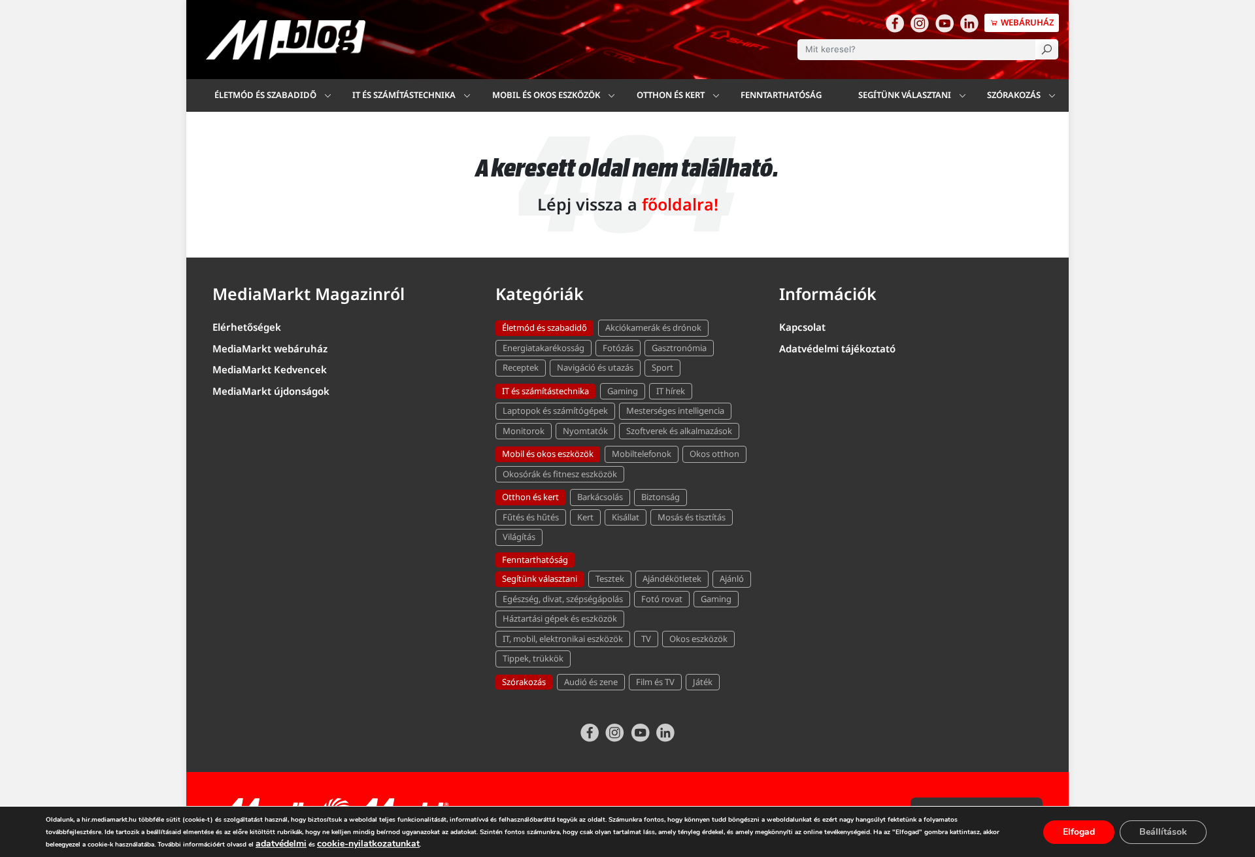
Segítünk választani (904, 95)
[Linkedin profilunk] (969, 23)
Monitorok (523, 431)
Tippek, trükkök (533, 658)
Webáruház (1026, 22)
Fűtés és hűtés (531, 517)
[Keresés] (1046, 49)
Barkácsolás (600, 497)
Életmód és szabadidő (265, 95)
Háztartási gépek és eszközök (560, 618)
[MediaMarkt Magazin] (285, 39)
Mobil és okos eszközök (548, 454)
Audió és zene (591, 682)
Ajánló (732, 578)
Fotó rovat (661, 599)
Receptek (521, 367)
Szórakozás (1014, 95)
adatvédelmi (281, 843)
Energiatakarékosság (543, 348)
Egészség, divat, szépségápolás (563, 599)
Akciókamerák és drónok (653, 327)
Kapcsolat (802, 326)
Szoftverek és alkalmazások (679, 431)
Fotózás (618, 348)
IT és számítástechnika (404, 95)
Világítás (519, 537)
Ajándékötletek (672, 578)
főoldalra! (680, 204)
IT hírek (670, 391)
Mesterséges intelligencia (675, 410)
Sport (662, 367)
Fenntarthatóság (781, 95)
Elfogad (1079, 832)
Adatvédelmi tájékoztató (837, 348)
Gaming (622, 391)
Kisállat (625, 517)
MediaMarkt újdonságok (270, 390)
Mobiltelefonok (641, 454)
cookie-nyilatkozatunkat (368, 843)
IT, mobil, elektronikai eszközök (563, 639)
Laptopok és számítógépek (555, 410)
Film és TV (655, 682)
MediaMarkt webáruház (269, 348)
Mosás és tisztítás (692, 517)
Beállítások (1163, 832)
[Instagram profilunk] (919, 23)
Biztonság (660, 497)
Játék (702, 682)
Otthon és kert (530, 497)
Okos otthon (714, 454)
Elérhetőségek (246, 326)
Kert (585, 517)
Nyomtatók (585, 431)
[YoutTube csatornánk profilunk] (944, 23)
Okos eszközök (698, 639)
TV (646, 639)
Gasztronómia (679, 348)
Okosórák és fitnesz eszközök (560, 474)
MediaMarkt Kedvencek (269, 369)
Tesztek (609, 578)
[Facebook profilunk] (895, 23)
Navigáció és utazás (595, 367)
